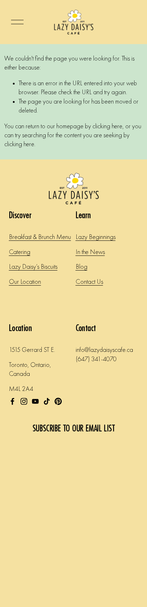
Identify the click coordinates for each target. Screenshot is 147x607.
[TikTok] (46, 401)
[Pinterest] (58, 401)
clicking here (107, 126)
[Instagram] (23, 401)
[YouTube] (35, 401)
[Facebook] (12, 401)
